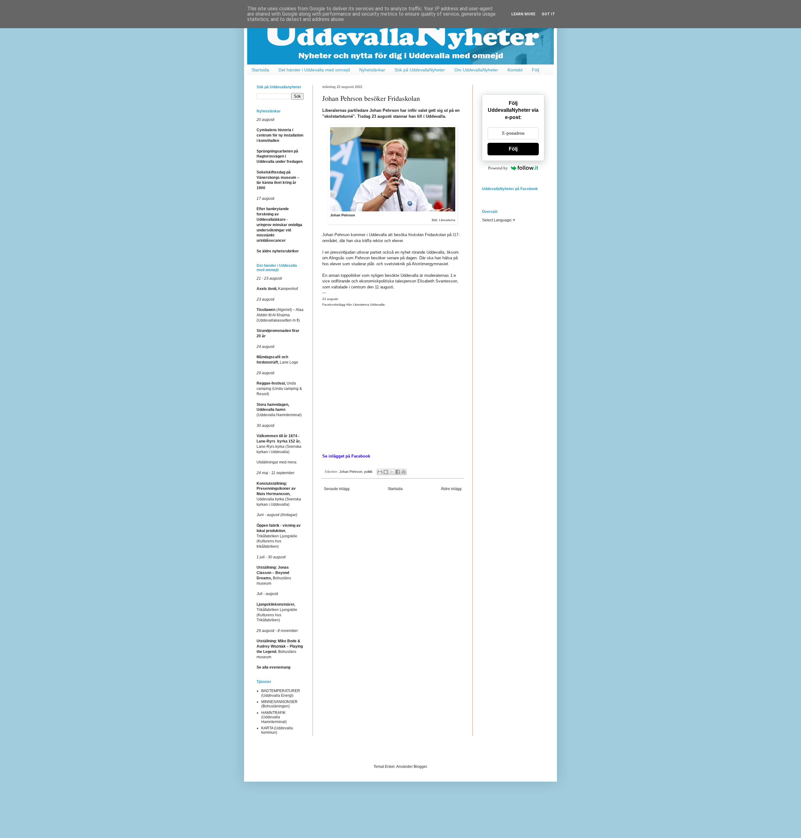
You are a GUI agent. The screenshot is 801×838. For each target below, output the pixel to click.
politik (368, 471)
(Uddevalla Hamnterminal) (279, 409)
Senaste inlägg (336, 489)
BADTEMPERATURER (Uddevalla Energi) (280, 693)
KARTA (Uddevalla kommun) (277, 730)
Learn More (523, 14)
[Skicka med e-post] (380, 472)
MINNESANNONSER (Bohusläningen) (279, 704)
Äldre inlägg (451, 489)
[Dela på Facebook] (398, 472)
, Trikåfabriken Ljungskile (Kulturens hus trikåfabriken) (279, 536)
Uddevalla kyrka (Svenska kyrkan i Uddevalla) (279, 494)
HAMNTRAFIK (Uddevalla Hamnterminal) (274, 717)
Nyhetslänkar (372, 69)
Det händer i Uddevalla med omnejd (314, 69)
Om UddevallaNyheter (476, 69)
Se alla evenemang (273, 667)
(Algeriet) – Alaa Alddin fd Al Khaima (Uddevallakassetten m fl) (280, 315)
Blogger (420, 766)
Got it (548, 14)
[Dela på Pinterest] (403, 472)
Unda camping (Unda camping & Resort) (279, 388)
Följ (535, 69)
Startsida (260, 69)
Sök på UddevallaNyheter (420, 69)
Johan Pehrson (350, 471)
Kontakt (515, 69)
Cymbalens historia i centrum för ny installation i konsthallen (280, 135)
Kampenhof (277, 289)
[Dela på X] (392, 472)
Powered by (498, 168)
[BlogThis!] (386, 472)
